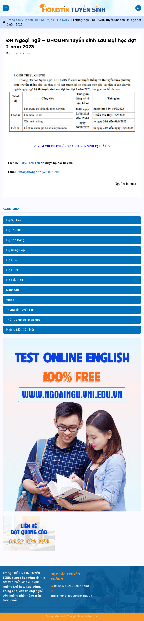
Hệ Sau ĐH (13, 230)
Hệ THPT (12, 269)
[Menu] (6, 8)
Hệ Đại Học (14, 220)
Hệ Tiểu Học (14, 279)
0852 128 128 (63, 586)
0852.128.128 (30, 163)
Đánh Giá (12, 289)
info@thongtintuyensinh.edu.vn (71, 595)
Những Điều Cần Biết (20, 329)
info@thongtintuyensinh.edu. (39, 172)
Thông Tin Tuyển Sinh (20, 309)
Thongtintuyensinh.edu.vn (82, 616)
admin (30, 53)
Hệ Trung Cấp (15, 250)
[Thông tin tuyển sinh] (72, 8)
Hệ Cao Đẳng (15, 240)
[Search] (138, 8)
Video (10, 299)
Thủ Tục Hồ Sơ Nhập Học (23, 319)
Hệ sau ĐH (31, 20)
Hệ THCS (12, 260)
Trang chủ (14, 20)
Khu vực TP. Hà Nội (54, 20)
